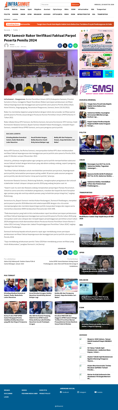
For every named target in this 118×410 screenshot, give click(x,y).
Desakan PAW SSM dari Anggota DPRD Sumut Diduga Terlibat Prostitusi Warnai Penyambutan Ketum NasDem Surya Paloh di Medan (66, 320)
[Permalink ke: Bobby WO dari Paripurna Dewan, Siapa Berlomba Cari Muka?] (66, 285)
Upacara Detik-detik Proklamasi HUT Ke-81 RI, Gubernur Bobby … (100, 175)
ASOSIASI (83, 335)
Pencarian (75, 4)
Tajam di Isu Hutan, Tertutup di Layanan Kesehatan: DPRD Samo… (95, 270)
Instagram (83, 392)
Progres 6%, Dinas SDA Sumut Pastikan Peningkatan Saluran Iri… (95, 243)
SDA (81, 225)
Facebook (65, 392)
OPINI (81, 252)
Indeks (24, 390)
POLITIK (82, 132)
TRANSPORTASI (85, 192)
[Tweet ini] (65, 45)
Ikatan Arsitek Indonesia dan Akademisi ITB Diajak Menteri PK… (98, 376)
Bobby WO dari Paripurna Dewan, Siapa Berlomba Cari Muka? (64, 139)
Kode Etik (43, 390)
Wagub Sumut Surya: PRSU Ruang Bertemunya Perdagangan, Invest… (96, 298)
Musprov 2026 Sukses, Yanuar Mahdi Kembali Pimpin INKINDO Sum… (99, 341)
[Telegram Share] (70, 45)
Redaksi (7, 390)
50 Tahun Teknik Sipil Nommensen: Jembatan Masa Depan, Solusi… (98, 350)
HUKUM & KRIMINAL (87, 100)
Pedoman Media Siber (30, 393)
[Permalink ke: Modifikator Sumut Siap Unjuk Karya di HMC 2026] (96, 205)
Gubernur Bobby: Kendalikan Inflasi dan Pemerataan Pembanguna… (98, 184)
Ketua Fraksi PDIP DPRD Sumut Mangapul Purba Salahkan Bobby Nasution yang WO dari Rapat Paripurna (15, 319)
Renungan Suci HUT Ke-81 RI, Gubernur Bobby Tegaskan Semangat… (99, 166)
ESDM (81, 307)
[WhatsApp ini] (75, 45)
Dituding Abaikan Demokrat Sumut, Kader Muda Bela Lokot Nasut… (96, 150)
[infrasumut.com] (17, 4)
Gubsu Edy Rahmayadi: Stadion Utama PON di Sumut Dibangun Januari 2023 (19, 261)
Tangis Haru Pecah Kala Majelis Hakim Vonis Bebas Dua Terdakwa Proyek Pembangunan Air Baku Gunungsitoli (59, 24)
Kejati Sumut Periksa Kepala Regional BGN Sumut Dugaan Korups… (98, 124)
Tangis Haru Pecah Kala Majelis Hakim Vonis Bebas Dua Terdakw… (99, 106)
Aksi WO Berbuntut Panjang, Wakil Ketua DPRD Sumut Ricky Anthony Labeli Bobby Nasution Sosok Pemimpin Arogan (40, 320)
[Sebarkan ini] (60, 45)
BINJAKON (83, 280)
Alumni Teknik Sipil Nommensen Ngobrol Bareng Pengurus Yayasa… (100, 359)
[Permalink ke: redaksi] (6, 45)
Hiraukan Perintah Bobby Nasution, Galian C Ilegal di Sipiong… (96, 325)
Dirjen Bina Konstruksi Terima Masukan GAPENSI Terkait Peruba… (99, 368)
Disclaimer (8, 393)
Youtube (99, 392)
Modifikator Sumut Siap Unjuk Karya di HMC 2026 (96, 218)
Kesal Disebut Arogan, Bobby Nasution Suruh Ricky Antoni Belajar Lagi (40, 139)
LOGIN (6, 397)
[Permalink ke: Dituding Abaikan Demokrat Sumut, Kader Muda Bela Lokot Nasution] (15, 285)
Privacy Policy (44, 393)
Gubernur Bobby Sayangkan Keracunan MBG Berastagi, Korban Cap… (98, 115)
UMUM (82, 160)
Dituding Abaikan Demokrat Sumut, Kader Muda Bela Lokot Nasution (16, 139)
